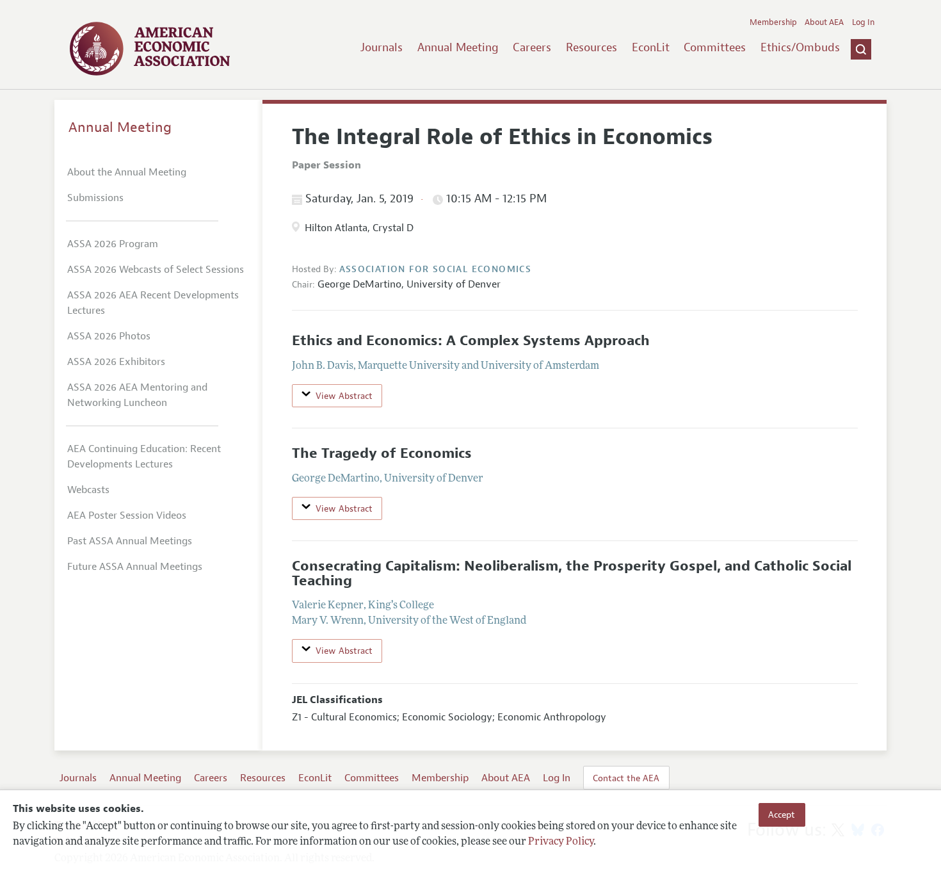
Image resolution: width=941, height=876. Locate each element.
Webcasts (88, 489)
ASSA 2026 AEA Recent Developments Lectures (153, 303)
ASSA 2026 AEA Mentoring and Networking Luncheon (137, 395)
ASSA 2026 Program (112, 244)
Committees (715, 47)
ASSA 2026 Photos (108, 336)
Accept (781, 814)
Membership (773, 22)
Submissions (95, 197)
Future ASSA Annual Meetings (134, 566)
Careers (532, 47)
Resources (591, 47)
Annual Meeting (458, 47)
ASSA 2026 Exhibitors (116, 361)
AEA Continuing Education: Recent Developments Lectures (144, 456)
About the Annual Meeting (126, 172)
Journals (381, 47)
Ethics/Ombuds (800, 47)
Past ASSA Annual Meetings (129, 541)
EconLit (651, 47)
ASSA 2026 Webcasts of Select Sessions (155, 269)
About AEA (824, 22)
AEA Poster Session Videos (126, 515)
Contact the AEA (626, 778)
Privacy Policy (560, 842)
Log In (863, 22)
